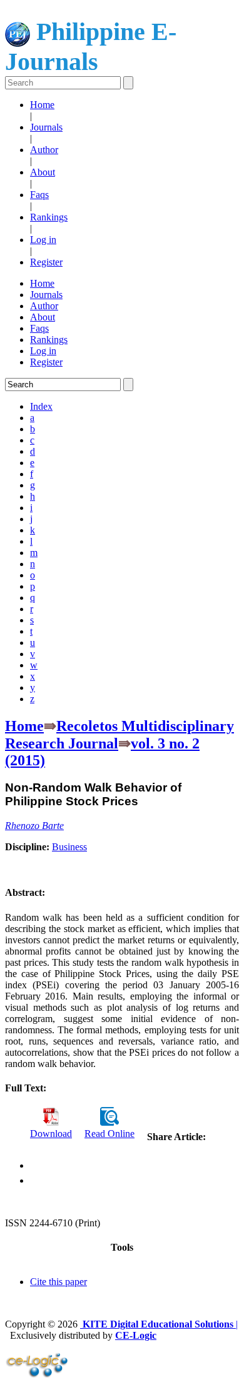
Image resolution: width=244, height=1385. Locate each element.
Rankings (49, 217)
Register (46, 262)
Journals (46, 127)
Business (69, 846)
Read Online (109, 1133)
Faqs (39, 194)
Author (44, 149)
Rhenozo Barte (34, 825)
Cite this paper (58, 1281)
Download (51, 1133)
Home (42, 104)
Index (41, 406)
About (42, 172)
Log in (43, 239)
